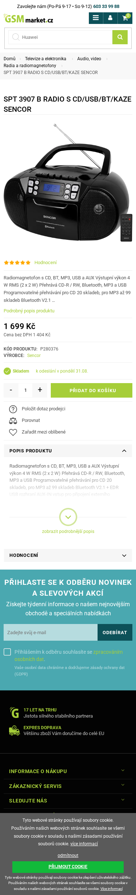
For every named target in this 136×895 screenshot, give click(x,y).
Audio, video (89, 58)
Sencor (34, 355)
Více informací (111, 889)
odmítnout (68, 855)
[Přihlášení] (110, 18)
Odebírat (115, 632)
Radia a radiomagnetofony (30, 65)
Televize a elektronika (45, 58)
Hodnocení (45, 262)
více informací (84, 843)
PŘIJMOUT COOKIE (68, 866)
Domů (10, 58)
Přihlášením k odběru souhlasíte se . (69, 655)
